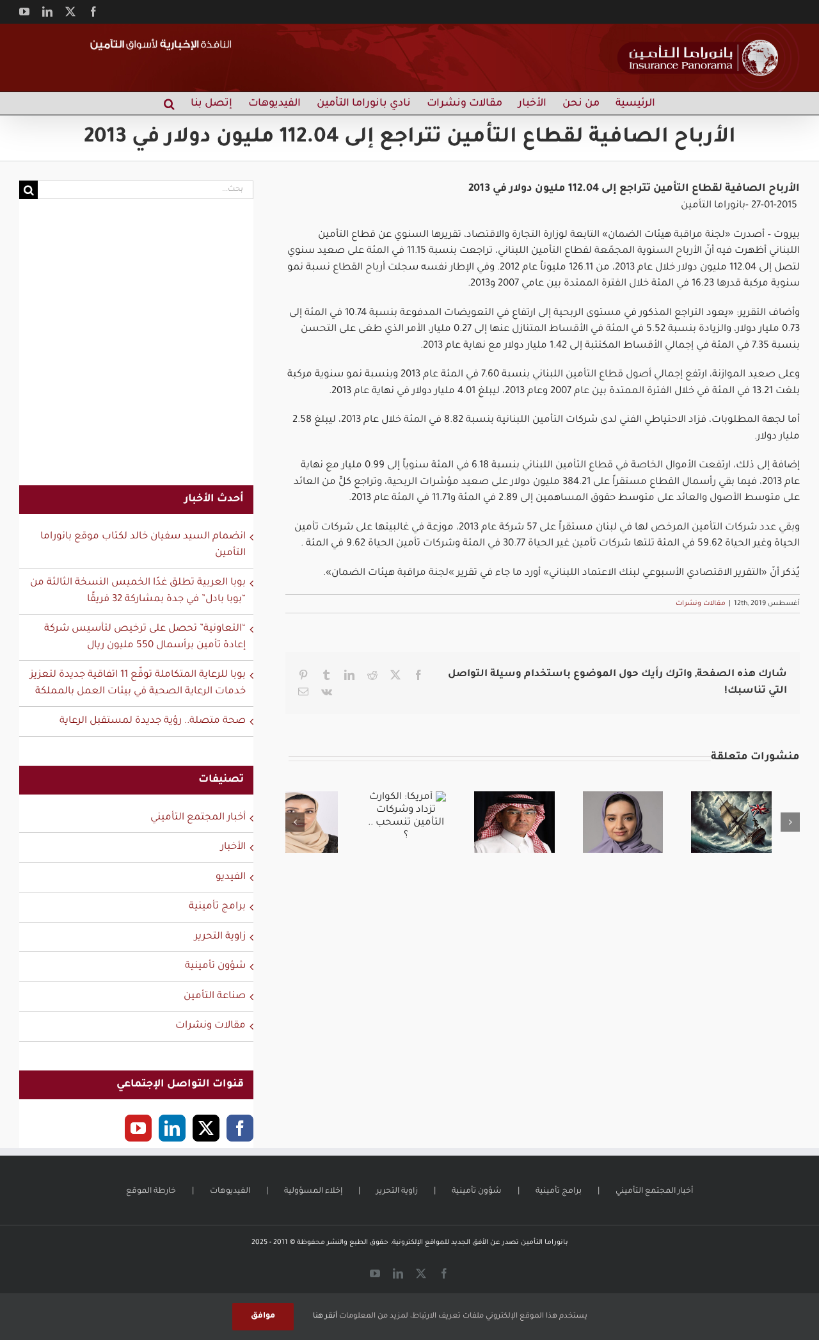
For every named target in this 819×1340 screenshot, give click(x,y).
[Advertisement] (136, 350)
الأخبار (233, 847)
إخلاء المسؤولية (313, 1191)
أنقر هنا (325, 1316)
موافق (263, 1316)
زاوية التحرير (220, 937)
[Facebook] (240, 1128)
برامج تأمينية (217, 906)
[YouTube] (138, 1128)
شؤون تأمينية (215, 966)
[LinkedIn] (172, 1128)
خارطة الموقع (151, 1191)
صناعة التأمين (215, 996)
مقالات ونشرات (701, 604)
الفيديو (231, 877)
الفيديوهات (230, 1191)
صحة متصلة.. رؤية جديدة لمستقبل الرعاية (153, 721)
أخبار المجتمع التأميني (198, 817)
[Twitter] (206, 1128)
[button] (169, 103)
